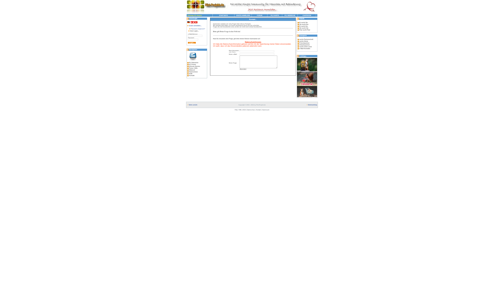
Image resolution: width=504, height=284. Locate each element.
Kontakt (192, 75)
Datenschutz (193, 72)
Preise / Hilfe (193, 68)
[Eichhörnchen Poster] (307, 97)
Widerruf (192, 70)
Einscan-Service (194, 66)
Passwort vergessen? (198, 29)
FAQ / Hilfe (238, 110)
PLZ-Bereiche (193, 62)
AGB (190, 73)
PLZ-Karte (192, 64)
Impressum (265, 110)
